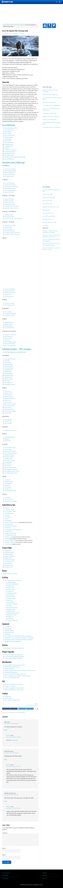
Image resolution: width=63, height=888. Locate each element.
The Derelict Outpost (10, 404)
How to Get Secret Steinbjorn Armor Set (15, 674)
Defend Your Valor (10, 315)
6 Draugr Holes (9, 524)
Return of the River (10, 199)
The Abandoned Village (11, 453)
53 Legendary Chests (10, 511)
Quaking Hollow (9, 215)
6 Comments (22, 33)
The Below (7, 485)
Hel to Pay (7, 340)
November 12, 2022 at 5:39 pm (11, 794)
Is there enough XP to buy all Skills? (14, 688)
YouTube (45, 872)
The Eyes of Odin (9, 303)
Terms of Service (6, 872)
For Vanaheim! (8, 229)
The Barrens (8, 487)
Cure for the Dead (9, 183)
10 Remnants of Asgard (11, 526)
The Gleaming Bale (10, 437)
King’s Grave (8, 413)
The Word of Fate (9, 142)
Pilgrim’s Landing (9, 455)
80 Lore (7, 518)
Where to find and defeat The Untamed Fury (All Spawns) (20, 670)
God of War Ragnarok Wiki (49, 216)
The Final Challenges (10, 313)
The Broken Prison (10, 305)
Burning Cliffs (8, 419)
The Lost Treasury (10, 405)
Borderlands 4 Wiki (47, 203)
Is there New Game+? (10, 686)
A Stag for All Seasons (10, 334)
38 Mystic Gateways (10, 542)
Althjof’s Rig (8, 371)
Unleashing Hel (9, 146)
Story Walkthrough (8, 125)
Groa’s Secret (8, 133)
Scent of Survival (9, 192)
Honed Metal (10, 595)
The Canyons (8, 483)
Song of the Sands (9, 291)
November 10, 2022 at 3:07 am (11, 752)
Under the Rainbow (10, 560)
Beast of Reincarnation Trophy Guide (51, 105)
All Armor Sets (8, 627)
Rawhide (9, 605)
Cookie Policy (5, 878)
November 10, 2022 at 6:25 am (13, 766)
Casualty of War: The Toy (11, 208)
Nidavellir (7, 360)
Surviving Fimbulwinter (11, 128)
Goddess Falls (8, 462)
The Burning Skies (9, 216)
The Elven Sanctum (10, 292)
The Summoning (9, 155)
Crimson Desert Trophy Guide (50, 113)
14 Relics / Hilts (9, 537)
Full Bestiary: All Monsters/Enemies (14, 648)
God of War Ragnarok (20, 712)
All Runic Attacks (9, 630)
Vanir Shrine (8, 464)
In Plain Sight (8, 227)
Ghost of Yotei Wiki (47, 200)
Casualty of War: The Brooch (12, 232)
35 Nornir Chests (9, 509)
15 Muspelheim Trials (10, 535)
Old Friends (8, 131)
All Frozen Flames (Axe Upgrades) (13, 654)
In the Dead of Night (10, 225)
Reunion (7, 148)
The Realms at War (10, 157)
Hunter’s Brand (11, 596)
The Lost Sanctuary (10, 135)
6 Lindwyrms (8, 531)
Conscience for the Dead (11, 186)
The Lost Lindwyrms (10, 345)
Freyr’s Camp (8, 449)
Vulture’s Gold (8, 567)
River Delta (8, 465)
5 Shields (7, 538)
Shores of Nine (9, 393)
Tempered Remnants (12, 620)
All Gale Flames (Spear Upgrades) (13, 658)
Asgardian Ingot (11, 582)
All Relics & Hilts (9, 632)
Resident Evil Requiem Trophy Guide (51, 116)
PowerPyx (8, 735)
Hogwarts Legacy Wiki (48, 213)
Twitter (44, 878)
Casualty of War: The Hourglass (13, 218)
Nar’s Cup (9, 600)
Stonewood (10, 616)
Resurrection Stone (12, 607)
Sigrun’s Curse (9, 324)
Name (4, 848)
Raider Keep (8, 402)
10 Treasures (8, 520)
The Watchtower (9, 368)
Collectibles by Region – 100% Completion (16, 349)
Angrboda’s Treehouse (11, 430)
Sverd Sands (8, 362)
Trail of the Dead (9, 202)
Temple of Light (9, 481)
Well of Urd (8, 391)
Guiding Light (8, 326)
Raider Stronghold (9, 398)
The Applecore (8, 382)
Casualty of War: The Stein (12, 206)
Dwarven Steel (11, 589)
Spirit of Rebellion (9, 172)
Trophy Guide (8, 698)
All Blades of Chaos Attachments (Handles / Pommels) (19, 637)
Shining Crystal (11, 609)
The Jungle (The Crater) (11, 469)
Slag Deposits (10, 611)
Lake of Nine (8, 407)
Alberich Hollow (9, 364)
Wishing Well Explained (11, 672)
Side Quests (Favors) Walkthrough (13, 162)
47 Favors (7, 508)
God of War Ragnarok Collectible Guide (15, 352)
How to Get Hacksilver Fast (12, 677)
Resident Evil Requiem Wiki (49, 197)
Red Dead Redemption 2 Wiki (49, 222)
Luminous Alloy (11, 598)
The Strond (8, 480)
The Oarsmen (8, 394)
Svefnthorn (10, 618)
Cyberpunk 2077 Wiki (47, 219)
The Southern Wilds (10, 447)
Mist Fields (8, 497)
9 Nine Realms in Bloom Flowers (13, 529)
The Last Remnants (10, 343)
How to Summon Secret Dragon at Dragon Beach (18, 676)
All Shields (7, 634)
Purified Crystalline (12, 604)
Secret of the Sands (10, 289)
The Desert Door (9, 296)
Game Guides (11, 712)
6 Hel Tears (8, 527)
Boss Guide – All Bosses (11, 573)
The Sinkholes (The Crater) (12, 471)
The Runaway (8, 139)
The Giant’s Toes (9, 561)
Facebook (45, 875)
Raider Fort (8, 400)
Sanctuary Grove (9, 409)
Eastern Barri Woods (10, 451)
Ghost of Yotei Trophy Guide (49, 119)
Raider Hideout (9, 396)
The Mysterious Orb (10, 188)
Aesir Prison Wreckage (11, 501)
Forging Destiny (9, 144)
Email (4, 855)
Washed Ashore (9, 554)
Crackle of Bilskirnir (12, 584)
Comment (4, 833)
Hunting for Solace (10, 153)
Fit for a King (8, 338)
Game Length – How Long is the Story (15, 665)
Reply (5, 730)
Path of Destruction (10, 204)
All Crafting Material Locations (13, 580)
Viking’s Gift (8, 558)
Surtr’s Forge (8, 421)
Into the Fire (8, 140)
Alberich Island (9, 373)
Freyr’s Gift (8, 294)
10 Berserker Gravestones (11, 522)
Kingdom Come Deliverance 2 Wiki (51, 206)
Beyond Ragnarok (9, 159)
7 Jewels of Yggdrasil (10, 540)
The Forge (7, 380)
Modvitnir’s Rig (9, 366)
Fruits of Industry (9, 552)
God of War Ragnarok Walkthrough (32, 704)
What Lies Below (9, 201)
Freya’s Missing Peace (10, 190)
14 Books (7, 515)
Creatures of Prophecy (11, 150)
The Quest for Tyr (9, 130)
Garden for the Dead (10, 185)
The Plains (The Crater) (11, 473)
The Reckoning (9, 137)
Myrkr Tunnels (9, 379)
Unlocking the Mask (10, 151)
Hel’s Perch (8, 440)
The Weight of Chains (10, 170)
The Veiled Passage (10, 460)
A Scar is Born (8, 563)
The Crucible (8, 311)
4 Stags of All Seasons (10, 533)
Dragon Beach (8, 377)
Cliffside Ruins (8, 458)
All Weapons (8, 628)
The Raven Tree (9, 499)
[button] (56, 2)
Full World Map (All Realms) (12, 667)
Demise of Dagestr (9, 556)
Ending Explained (20, 157)
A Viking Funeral (9, 176)
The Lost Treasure (10, 174)
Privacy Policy (5, 875)
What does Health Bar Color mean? (14, 689)
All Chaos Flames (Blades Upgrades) (14, 656)
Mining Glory (8, 550)
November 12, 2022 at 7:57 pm (13, 808)
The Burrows (8, 489)
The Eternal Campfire (10, 411)
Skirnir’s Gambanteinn (13, 613)
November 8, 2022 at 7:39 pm (13, 737)
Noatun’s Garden (9, 456)
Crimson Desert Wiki (47, 194)
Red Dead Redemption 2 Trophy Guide (52, 127)
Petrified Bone (11, 602)
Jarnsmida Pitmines (10, 384)
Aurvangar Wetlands (10, 359)
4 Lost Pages (8, 544)
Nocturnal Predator (10, 231)
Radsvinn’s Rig (8, 370)
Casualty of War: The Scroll (12, 234)
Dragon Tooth (11, 587)
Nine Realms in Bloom (10, 342)
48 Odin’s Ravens (9, 513)
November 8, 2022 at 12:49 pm (11, 723)
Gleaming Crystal (11, 593)
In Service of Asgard (10, 169)
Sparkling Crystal (11, 614)
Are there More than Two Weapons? (14, 684)
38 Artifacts (8, 517)
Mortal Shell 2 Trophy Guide (49, 102)
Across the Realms (9, 327)
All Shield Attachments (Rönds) (13, 641)
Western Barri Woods (10, 467)
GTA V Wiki (45, 225)
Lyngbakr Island (9, 375)
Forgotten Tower (9, 565)
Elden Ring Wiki (46, 210)
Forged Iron (10, 591)
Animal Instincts (9, 322)
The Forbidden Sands (10, 490)
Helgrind (7, 439)
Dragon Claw (10, 585)
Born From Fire (9, 336)
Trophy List (8, 696)
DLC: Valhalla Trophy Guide (12, 700)
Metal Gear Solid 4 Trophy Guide (50, 94)
